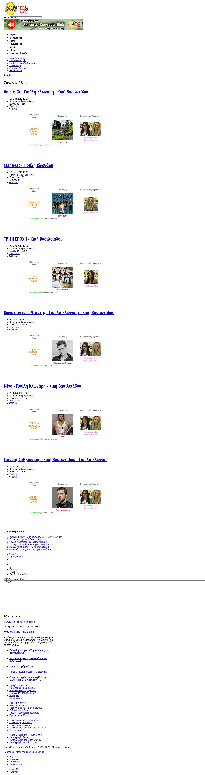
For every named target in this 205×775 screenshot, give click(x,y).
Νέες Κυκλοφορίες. (18, 705)
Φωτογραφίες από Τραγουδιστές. (25, 735)
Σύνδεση (13, 769)
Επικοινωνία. (15, 698)
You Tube (26, 752)
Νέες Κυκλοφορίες (18, 58)
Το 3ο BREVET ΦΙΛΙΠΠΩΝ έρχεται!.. (28, 672)
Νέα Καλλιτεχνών (17, 60)
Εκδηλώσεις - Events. (20, 710)
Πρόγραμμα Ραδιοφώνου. (22, 688)
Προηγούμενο (16, 557)
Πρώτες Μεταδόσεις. (19, 715)
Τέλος (12, 572)
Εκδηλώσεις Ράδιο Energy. (22, 693)
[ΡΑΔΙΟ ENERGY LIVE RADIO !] (43, 29)
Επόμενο (13, 569)
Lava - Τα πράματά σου (21, 666)
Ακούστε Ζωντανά (18, 68)
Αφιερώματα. (15, 730)
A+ (5, 75)
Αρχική (12, 34)
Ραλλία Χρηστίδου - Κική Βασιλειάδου (28, 542)
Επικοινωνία (15, 70)
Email (15, 109)
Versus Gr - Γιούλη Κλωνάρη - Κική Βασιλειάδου (47, 92)
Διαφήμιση (14, 759)
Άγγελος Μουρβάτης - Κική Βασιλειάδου (29, 547)
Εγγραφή (13, 771)
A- (10, 75)
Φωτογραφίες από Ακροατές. (23, 742)
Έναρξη (13, 554)
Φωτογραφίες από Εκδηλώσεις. (25, 740)
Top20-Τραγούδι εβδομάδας (23, 63)
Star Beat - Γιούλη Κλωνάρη (28, 165)
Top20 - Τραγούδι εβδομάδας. (24, 713)
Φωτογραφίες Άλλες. (19, 737)
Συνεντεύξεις (15, 65)
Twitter (17, 752)
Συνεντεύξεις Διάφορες (20, 725)
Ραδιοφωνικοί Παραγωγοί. (22, 690)
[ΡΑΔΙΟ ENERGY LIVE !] (15, 579)
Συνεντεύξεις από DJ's (20, 722)
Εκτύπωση (14, 106)
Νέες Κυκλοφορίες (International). (25, 708)
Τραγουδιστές (28, 101)
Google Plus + (39, 752)
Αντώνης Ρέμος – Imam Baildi (19, 632)
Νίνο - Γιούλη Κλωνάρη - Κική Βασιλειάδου (42, 386)
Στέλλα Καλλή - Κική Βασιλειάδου (25, 539)
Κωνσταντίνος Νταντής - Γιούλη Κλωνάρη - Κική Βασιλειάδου (59, 312)
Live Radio (14, 761)
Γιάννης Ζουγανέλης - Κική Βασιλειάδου (29, 544)
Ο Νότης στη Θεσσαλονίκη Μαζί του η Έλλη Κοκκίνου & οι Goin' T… (29, 678)
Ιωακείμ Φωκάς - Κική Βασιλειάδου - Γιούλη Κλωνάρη (35, 537)
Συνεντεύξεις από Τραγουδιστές (25, 720)
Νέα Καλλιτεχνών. (18, 703)
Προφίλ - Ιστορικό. (18, 685)
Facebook (9, 752)
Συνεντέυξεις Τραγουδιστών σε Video (27, 727)
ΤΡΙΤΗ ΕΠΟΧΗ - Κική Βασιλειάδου (33, 239)
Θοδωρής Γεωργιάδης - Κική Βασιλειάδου (30, 549)
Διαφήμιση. (14, 695)
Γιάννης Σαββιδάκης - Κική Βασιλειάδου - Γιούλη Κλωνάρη (56, 459)
